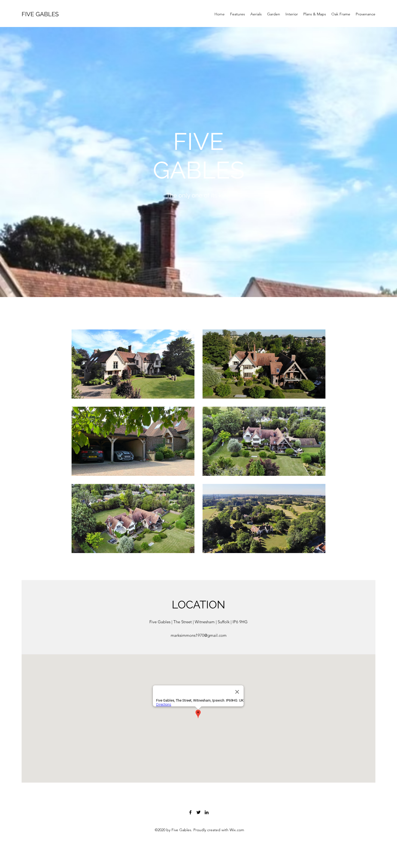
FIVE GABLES (40, 14)
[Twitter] (198, 812)
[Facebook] (190, 812)
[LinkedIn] (206, 812)
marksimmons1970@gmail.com (199, 635)
